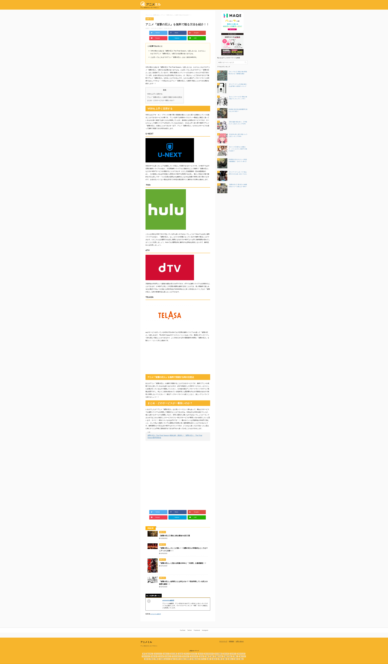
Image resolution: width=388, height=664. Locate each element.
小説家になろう (164, 659)
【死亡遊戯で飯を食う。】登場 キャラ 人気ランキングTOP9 (238, 123)
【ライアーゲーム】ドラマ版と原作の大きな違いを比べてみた (238, 173)
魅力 (236, 659)
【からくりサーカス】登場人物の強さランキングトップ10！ (238, 98)
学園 (156, 659)
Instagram (205, 630)
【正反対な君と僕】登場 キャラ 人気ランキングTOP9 (238, 135)
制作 (212, 656)
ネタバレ (154, 656)
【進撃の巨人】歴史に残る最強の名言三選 (174, 536)
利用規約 (231, 641)
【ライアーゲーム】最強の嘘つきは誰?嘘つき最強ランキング (238, 85)
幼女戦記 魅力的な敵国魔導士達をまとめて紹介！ (238, 110)
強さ (172, 659)
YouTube (182, 630)
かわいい (166, 653)
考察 (220, 659)
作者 (207, 656)
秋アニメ (202, 659)
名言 (146, 659)
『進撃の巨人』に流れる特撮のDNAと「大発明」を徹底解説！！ (182, 563)
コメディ (233, 653)
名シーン (242, 656)
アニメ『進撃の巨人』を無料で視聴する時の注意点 (164, 97)
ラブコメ (185, 656)
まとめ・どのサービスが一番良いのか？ (160, 100)
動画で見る (228, 656)
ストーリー (146, 656)
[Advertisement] (178, 358)
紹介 (209, 659)
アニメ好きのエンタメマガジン (148, 646)
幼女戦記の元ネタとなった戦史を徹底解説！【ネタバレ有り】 (238, 160)
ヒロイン (168, 656)
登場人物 (195, 659)
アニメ (187, 653)
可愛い (235, 656)
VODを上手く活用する (154, 94)
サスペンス (241, 653)
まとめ (181, 653)
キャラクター (209, 653)
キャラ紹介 (218, 653)
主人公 (201, 656)
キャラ (201, 653)
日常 (177, 659)
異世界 (188, 659)
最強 (182, 659)
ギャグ (226, 653)
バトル (161, 656)
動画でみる (219, 656)
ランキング (194, 656)
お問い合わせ (240, 641)
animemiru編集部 (168, 600)
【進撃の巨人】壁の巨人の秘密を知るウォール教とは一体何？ (238, 185)
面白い (231, 659)
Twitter (189, 630)
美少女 (215, 659)
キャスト (193, 653)
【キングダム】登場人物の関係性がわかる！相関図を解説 (238, 72)
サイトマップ (223, 641)
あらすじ (149, 653)
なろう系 (173, 653)
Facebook (197, 630)
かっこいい (158, 653)
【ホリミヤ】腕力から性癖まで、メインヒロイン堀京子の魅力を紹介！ (238, 149)
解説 (225, 659)
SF (144, 653)
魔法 (241, 659)
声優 (151, 659)
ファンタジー (177, 656)
